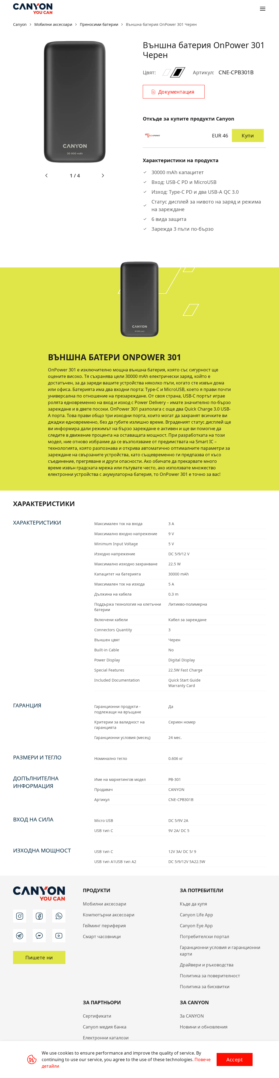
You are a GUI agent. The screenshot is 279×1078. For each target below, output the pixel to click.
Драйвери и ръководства (206, 965)
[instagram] (19, 916)
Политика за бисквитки (204, 987)
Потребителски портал (204, 937)
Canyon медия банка (104, 1027)
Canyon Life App (196, 915)
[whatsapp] (58, 916)
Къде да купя (193, 904)
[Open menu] (262, 8)
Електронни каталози (106, 1038)
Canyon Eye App (196, 926)
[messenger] (39, 935)
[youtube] (58, 935)
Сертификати (97, 1016)
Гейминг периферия (104, 926)
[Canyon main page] (32, 8)
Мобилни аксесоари (104, 904)
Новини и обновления (204, 1027)
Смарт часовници (102, 937)
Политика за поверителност (210, 976)
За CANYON (192, 1016)
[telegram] (19, 935)
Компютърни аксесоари (108, 915)
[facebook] (39, 916)
